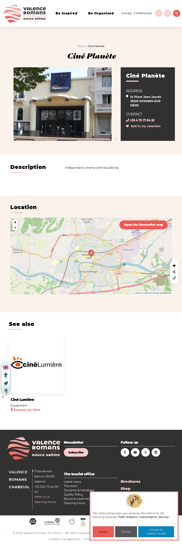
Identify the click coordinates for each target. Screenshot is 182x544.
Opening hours (45, 502)
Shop (125, 488)
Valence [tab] (18, 472)
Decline (126, 531)
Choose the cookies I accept (156, 531)
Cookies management (65, 539)
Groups (127, 13)
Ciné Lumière (22, 399)
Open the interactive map (143, 224)
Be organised (101, 13)
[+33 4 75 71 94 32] (174, 278)
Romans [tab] (18, 479)
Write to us (42, 497)
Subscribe (76, 452)
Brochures (130, 481)
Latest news (72, 481)
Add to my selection (145, 126)
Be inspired (66, 13)
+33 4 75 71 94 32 (141, 120)
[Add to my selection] (56, 338)
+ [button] (15, 222)
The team (70, 486)
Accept (103, 531)
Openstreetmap (151, 292)
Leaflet (137, 292)
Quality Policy (73, 494)
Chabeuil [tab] (19, 487)
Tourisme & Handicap (79, 490)
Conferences (143, 13)
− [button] (15, 227)
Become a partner (77, 498)
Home (81, 46)
